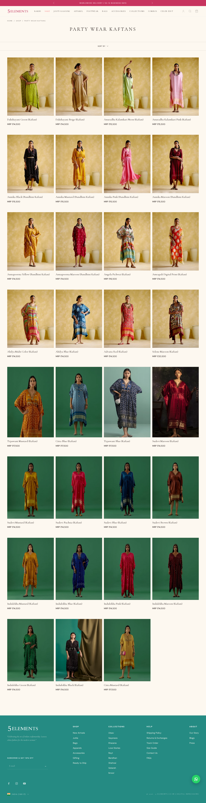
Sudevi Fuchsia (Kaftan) (69, 522)
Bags (105, 11)
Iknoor (111, 773)
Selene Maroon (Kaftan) (165, 351)
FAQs (149, 758)
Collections (137, 11)
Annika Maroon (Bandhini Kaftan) (171, 197)
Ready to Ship (79, 763)
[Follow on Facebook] (8, 783)
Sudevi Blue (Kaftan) (115, 522)
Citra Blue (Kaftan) (66, 441)
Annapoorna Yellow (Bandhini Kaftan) (28, 274)
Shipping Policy (154, 732)
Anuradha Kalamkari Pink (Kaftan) (171, 119)
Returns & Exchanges (157, 738)
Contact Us (152, 753)
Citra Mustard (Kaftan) (116, 685)
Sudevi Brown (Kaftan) (164, 522)
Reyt (110, 753)
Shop (18, 21)
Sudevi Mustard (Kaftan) (20, 522)
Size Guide (152, 748)
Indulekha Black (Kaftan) (69, 685)
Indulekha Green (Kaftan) (21, 685)
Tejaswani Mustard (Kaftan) (22, 441)
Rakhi (37, 11)
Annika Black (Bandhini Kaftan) (25, 197)
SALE (47, 11)
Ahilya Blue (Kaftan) (67, 351)
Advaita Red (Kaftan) (115, 351)
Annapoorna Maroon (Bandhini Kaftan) (77, 274)
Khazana (112, 743)
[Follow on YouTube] (24, 783)
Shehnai (112, 763)
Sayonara (112, 738)
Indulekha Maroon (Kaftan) (167, 603)
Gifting (76, 758)
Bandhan (112, 758)
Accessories (118, 11)
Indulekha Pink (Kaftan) (117, 603)
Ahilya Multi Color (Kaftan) (22, 351)
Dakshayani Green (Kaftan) (22, 119)
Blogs (192, 738)
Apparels (77, 748)
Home (10, 21)
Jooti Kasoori (62, 11)
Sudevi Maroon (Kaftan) (165, 441)
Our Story (194, 732)
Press (192, 743)
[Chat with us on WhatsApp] (196, 779)
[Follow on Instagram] (16, 783)
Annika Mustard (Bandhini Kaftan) (75, 197)
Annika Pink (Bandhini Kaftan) (121, 197)
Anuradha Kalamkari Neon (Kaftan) (123, 119)
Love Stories (114, 748)
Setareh (112, 768)
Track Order (152, 743)
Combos (152, 11)
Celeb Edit (167, 11)
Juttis (75, 738)
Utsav (111, 732)
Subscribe (45, 766)
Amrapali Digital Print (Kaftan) (169, 274)
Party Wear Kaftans (35, 21)
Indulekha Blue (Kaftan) (69, 603)
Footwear (92, 11)
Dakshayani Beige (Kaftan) (70, 119)
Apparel (78, 11)
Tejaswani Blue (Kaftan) (117, 441)
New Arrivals (79, 732)
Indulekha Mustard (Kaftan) (22, 603)
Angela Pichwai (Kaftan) (117, 274)
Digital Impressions (188, 794)
